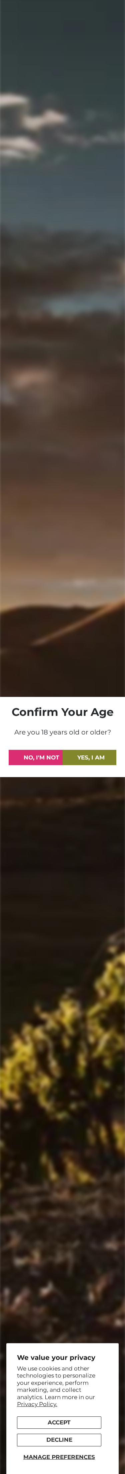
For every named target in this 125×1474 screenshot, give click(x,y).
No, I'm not (41, 757)
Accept (59, 1422)
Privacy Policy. (37, 1404)
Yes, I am (91, 757)
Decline (59, 1439)
